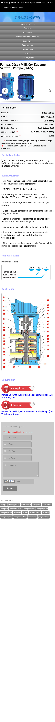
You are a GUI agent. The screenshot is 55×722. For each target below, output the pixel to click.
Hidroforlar (27, 32)
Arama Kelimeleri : (7, 500)
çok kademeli (26, 505)
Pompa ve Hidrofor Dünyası (13, 8)
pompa (3, 505)
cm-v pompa (47, 505)
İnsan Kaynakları (47, 3)
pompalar (4, 509)
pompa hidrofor (43, 517)
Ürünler (13, 3)
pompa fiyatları (42, 509)
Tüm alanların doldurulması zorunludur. (18, 432)
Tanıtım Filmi (27, 49)
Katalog (7, 3)
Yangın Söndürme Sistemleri (27, 37)
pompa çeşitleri (29, 509)
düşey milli (36, 505)
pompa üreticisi (35, 513)
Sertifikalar (20, 3)
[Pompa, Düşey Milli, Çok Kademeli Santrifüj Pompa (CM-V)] (18, 392)
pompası (46, 513)
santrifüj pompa (13, 505)
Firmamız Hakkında (27, 24)
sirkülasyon (32, 517)
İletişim (38, 3)
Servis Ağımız (30, 3)
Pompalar (27, 28)
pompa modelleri (16, 509)
